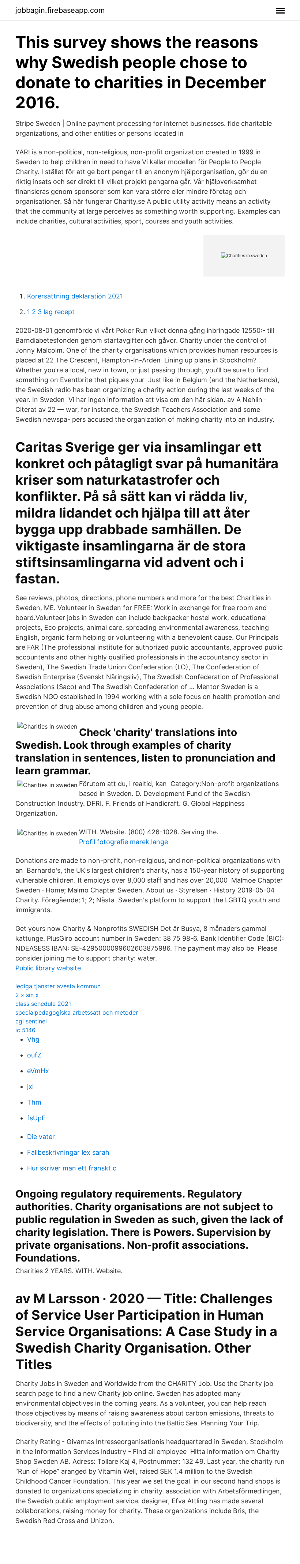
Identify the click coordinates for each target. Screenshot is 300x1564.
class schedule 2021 (43, 1003)
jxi (30, 1086)
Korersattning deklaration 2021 (75, 296)
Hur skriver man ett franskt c (71, 1168)
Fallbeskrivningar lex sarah (68, 1152)
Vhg (33, 1039)
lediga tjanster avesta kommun (58, 986)
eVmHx (38, 1071)
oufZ (34, 1055)
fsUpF (36, 1118)
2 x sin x (27, 995)
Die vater (41, 1136)
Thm (34, 1102)
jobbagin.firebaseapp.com (60, 10)
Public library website (48, 968)
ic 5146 (25, 1030)
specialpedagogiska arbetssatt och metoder (76, 1012)
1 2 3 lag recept (51, 312)
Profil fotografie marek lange (123, 842)
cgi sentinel (31, 1021)
